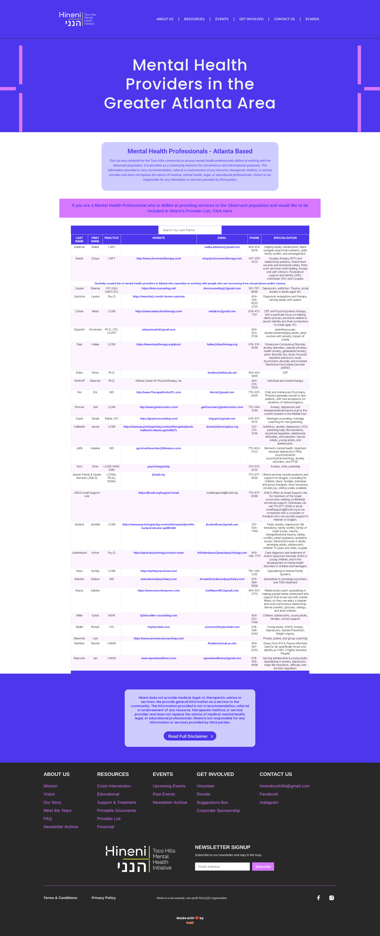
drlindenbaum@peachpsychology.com (222, 552)
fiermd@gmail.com (222, 392)
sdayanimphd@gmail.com (159, 329)
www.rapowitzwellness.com (158, 658)
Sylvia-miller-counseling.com (158, 615)
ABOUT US (165, 19)
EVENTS (222, 19)
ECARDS (312, 19)
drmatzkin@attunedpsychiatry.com (222, 579)
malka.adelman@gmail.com (222, 247)
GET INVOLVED (251, 19)
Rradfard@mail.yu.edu (222, 643)
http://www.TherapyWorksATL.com (158, 392)
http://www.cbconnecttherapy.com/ (159, 258)
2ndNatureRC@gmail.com (222, 590)
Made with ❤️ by (190, 918)
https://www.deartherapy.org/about (159, 344)
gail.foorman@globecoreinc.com (222, 407)
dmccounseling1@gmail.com (222, 288)
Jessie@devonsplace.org (222, 426)
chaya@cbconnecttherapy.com (222, 258)
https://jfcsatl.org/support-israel (159, 492)
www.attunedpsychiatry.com (159, 579)
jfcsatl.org (158, 474)
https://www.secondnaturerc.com (159, 590)
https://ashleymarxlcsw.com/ (159, 570)
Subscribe (263, 867)
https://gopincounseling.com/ (159, 418)
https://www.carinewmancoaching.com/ (159, 638)
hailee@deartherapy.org (222, 344)
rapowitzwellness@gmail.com (222, 658)
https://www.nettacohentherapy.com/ (158, 311)
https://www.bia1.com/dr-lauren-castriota (159, 296)
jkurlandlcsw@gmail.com (222, 524)
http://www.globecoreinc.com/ (159, 407)
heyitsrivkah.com (159, 626)
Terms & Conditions (61, 898)
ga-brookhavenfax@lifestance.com (158, 448)
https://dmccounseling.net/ (159, 288)
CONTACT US (284, 19)
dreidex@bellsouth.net (222, 372)
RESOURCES (194, 19)
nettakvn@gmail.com (222, 311)
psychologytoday (158, 466)
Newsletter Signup (222, 847)
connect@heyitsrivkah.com (222, 626)
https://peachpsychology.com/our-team (159, 552)
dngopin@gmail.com (222, 418)
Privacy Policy (104, 898)
